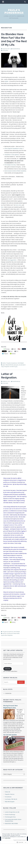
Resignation (7, 366)
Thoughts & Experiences (11, 363)
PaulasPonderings (16, 48)
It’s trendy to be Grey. (10, 164)
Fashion (4, 363)
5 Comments (5, 50)
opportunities (4, 635)
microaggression (12, 260)
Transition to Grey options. (11, 154)
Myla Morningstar (9, 801)
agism (3, 364)
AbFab (6, 81)
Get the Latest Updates (13, 650)
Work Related (21, 363)
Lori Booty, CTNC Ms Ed (11, 799)
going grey (16, 364)
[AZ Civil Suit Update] (14, 750)
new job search (22, 364)
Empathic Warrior (9, 794)
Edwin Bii (7, 792)
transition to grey (13, 366)
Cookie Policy (7, 838)
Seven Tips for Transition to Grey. (13, 148)
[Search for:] (10, 682)
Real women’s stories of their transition (15, 171)
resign (2, 366)
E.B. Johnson (8, 796)
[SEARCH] (25, 2)
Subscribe (7, 668)
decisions (4, 633)
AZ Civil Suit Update (10, 734)
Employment (10, 633)
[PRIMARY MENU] (3, 2)
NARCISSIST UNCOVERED (11, 823)
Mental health (16, 633)
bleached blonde (9, 364)
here (17, 205)
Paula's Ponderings (14, 11)
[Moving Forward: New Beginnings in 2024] (14, 719)
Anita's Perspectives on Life (12, 812)
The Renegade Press (10, 817)
